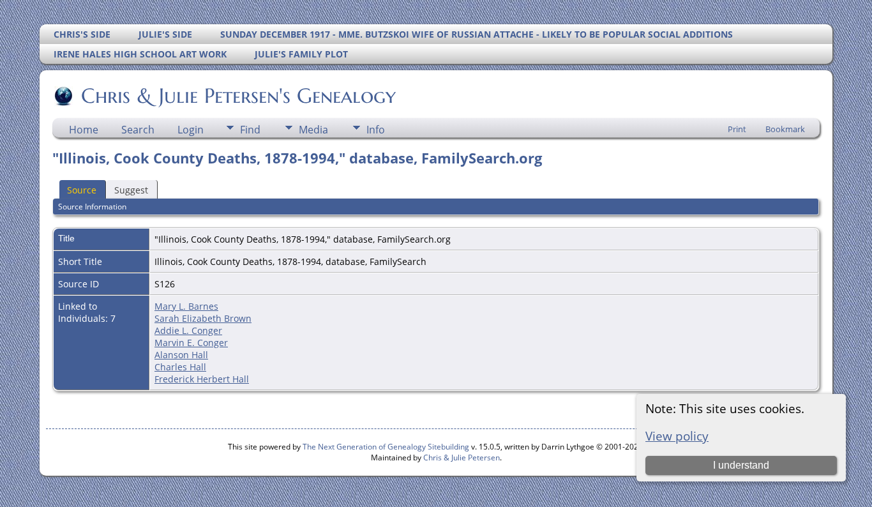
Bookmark (785, 129)
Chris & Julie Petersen (461, 457)
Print (737, 129)
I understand (741, 465)
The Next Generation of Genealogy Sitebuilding (386, 446)
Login (190, 130)
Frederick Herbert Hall (201, 379)
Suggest (131, 190)
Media (313, 130)
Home (83, 130)
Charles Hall (180, 367)
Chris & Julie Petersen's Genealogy (238, 96)
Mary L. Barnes (186, 306)
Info (375, 130)
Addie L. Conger (188, 330)
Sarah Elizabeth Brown (203, 318)
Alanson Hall (181, 355)
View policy (677, 436)
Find (250, 130)
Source (81, 190)
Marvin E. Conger (191, 343)
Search (137, 130)
